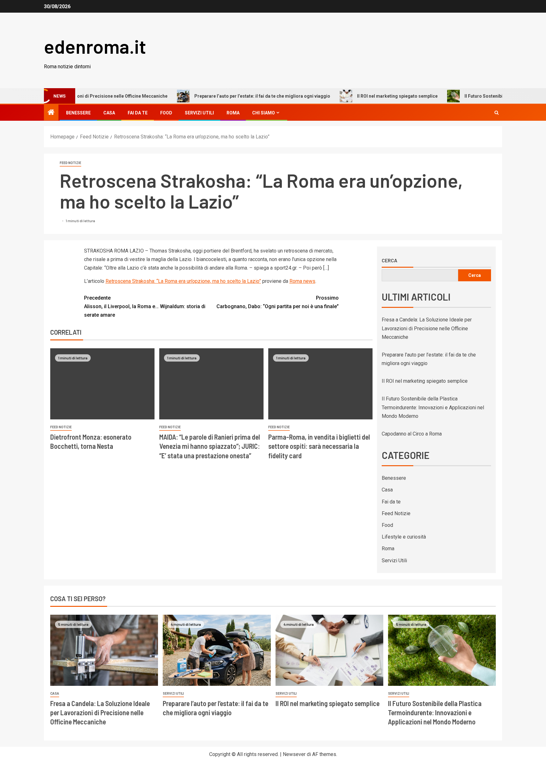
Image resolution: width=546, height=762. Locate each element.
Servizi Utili (199, 112)
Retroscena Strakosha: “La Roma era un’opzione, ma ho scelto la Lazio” (183, 281)
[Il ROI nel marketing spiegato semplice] (329, 650)
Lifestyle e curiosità (404, 537)
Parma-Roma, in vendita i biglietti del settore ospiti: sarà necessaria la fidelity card (319, 446)
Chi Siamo (263, 112)
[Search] (496, 113)
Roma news (302, 281)
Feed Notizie (70, 163)
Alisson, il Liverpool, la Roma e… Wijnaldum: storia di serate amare (144, 306)
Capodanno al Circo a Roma (412, 434)
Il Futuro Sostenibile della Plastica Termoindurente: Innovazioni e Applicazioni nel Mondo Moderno (433, 407)
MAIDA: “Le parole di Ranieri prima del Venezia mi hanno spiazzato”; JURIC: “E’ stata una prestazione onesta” (209, 446)
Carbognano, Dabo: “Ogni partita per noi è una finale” (277, 302)
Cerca (389, 260)
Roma (233, 112)
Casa (109, 112)
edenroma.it (95, 46)
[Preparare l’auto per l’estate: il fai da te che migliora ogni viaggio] (216, 650)
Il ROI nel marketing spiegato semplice (377, 96)
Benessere (78, 112)
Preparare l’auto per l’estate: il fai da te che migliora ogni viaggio (242, 96)
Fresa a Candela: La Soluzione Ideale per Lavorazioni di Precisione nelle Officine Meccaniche (427, 328)
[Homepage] (51, 112)
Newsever (294, 754)
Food (166, 112)
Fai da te (138, 112)
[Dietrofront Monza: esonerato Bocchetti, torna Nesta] (102, 383)
